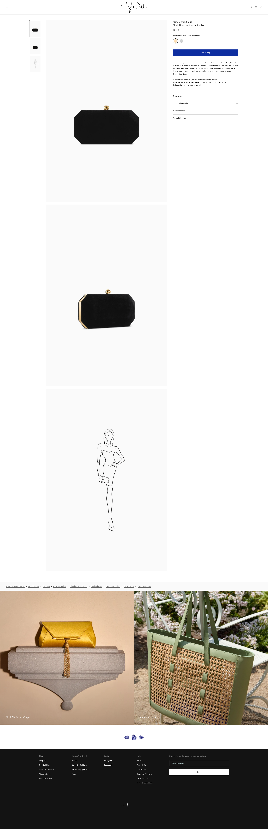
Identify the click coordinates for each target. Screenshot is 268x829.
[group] (176, 41)
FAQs (139, 760)
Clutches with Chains (78, 586)
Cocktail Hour (96, 586)
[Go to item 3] (35, 63)
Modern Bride (45, 774)
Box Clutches (33, 586)
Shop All (42, 760)
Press (74, 774)
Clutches (46, 586)
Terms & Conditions (145, 783)
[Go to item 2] (35, 46)
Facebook (108, 765)
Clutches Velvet (59, 586)
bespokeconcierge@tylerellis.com (191, 82)
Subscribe (199, 772)
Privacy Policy (142, 778)
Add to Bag (205, 52)
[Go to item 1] (35, 28)
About (74, 760)
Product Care (142, 765)
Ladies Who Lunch (46, 769)
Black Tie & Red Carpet (15, 586)
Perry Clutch (129, 586)
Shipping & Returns (145, 774)
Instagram (108, 760)
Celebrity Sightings (79, 765)
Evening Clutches (113, 586)
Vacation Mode (45, 778)
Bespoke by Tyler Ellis (80, 769)
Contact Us (141, 769)
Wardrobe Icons (144, 586)
